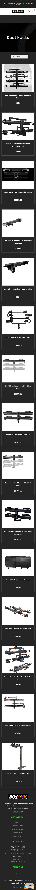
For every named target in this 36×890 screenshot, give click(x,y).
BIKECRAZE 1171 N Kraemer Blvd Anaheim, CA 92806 (18, 859)
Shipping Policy (18, 836)
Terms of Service (18, 829)
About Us (18, 822)
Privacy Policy (18, 826)
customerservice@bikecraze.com (19, 853)
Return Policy (18, 833)
